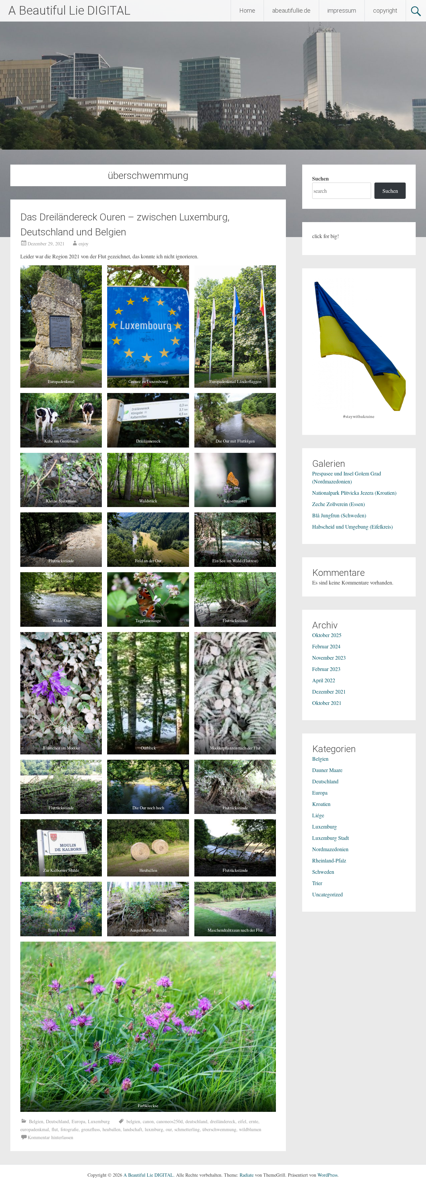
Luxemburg (99, 1121)
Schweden (323, 871)
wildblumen (250, 1129)
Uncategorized (327, 894)
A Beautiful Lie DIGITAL (69, 11)
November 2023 (329, 657)
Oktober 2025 (326, 634)
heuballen (111, 1129)
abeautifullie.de (291, 10)
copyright (385, 10)
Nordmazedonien (330, 849)
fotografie (70, 1129)
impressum (341, 10)
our (169, 1129)
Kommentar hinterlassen (50, 1137)
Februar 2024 (326, 646)
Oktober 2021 (326, 702)
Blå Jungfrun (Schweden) (339, 515)
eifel (242, 1121)
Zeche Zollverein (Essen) (338, 503)
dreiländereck (222, 1121)
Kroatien (321, 803)
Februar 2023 (326, 668)
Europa (78, 1121)
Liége (318, 815)
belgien (133, 1121)
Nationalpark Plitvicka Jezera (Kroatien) (354, 492)
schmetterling (187, 1129)
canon (148, 1121)
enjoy (84, 243)
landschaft (132, 1129)
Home (247, 10)
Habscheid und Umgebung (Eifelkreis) (352, 526)
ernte (253, 1121)
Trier (317, 882)
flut (55, 1129)
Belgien (36, 1121)
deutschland (196, 1121)
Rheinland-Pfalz (329, 860)
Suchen (320, 178)
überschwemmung (219, 1129)
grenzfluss (90, 1129)
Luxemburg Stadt (330, 837)
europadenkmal (34, 1129)
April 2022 (323, 680)
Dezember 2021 (329, 691)
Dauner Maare (327, 769)
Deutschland (57, 1121)
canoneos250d (169, 1121)
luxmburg (154, 1129)
